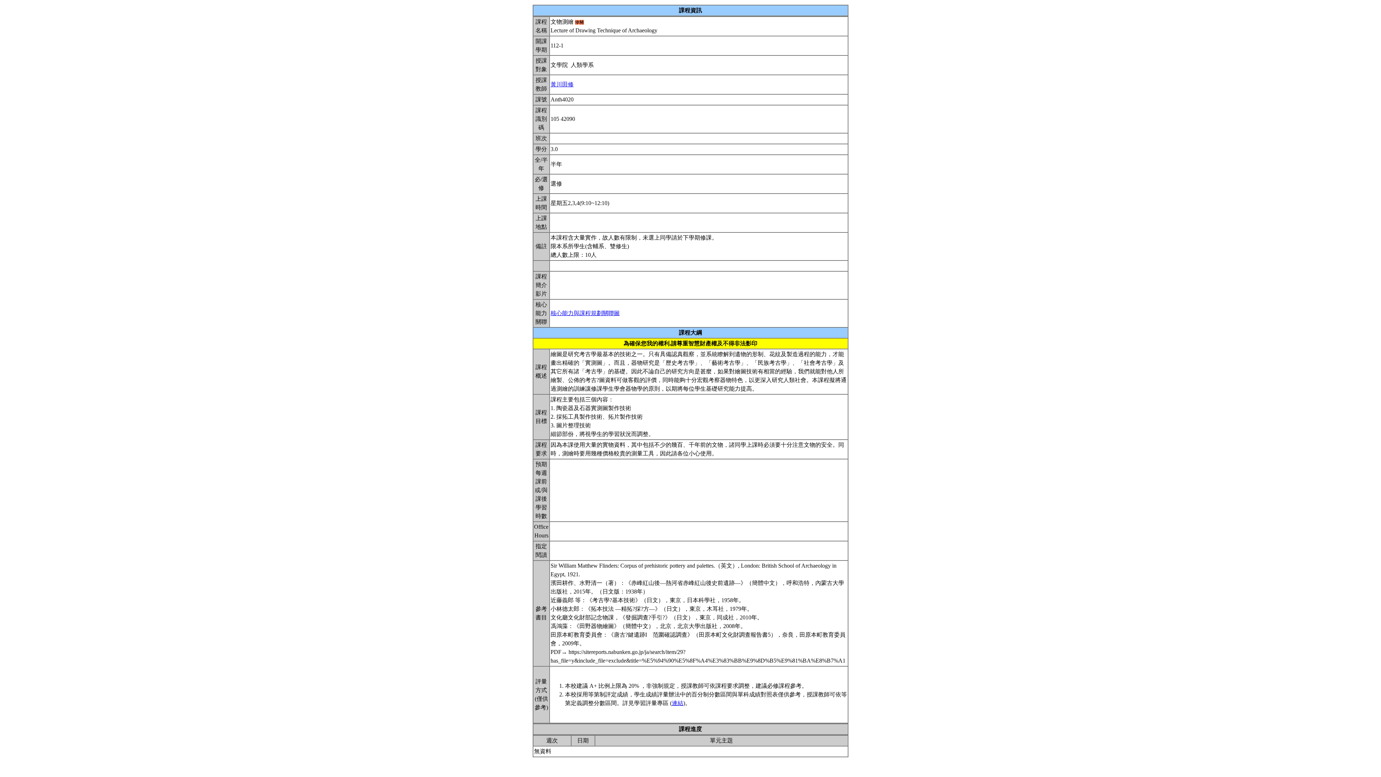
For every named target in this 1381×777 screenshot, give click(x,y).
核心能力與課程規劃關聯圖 (585, 313)
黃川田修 (562, 84)
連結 (677, 703)
